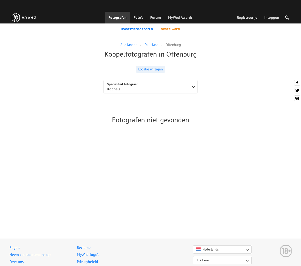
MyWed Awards (180, 17)
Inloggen (271, 17)
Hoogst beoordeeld (137, 29)
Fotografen (117, 17)
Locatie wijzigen (150, 69)
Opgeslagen (170, 29)
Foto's (138, 17)
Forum (155, 17)
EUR (202, 260)
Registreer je (247, 17)
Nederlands (210, 249)
